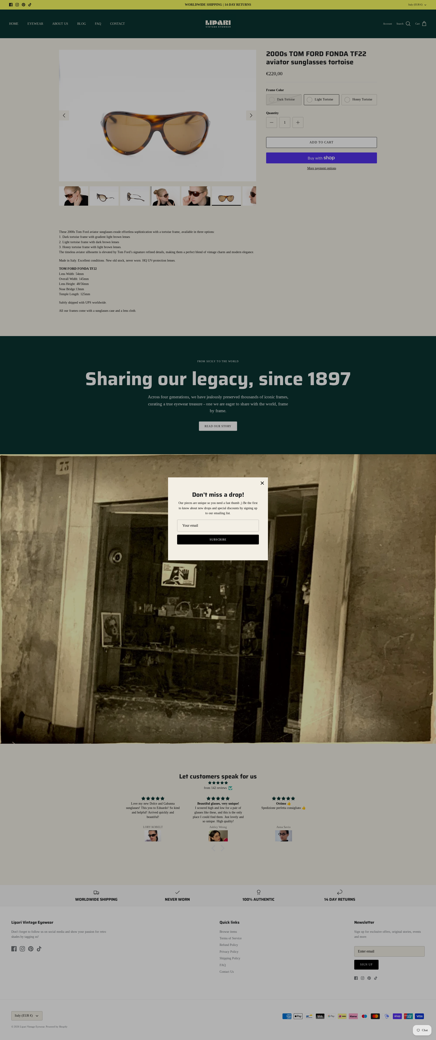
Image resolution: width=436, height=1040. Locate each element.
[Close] (262, 483)
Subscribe (218, 539)
